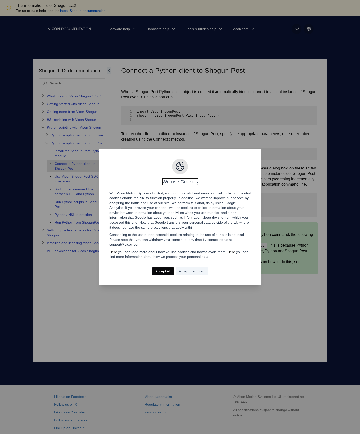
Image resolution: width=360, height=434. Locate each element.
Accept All (163, 271)
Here (113, 252)
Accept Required (191, 271)
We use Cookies (180, 181)
